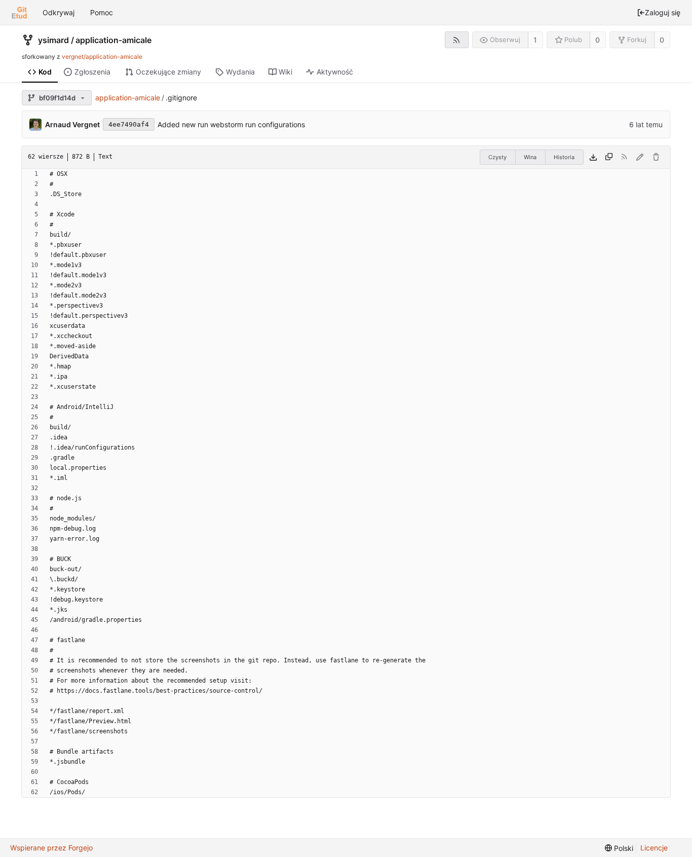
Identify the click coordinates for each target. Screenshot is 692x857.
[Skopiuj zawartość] (609, 157)
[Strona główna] (19, 13)
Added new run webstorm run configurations (231, 124)
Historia (564, 157)
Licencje (654, 847)
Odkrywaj (58, 12)
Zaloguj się (662, 12)
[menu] (619, 848)
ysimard (53, 40)
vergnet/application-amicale (102, 56)
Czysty (497, 157)
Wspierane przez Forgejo (51, 847)
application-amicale (113, 40)
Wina (530, 157)
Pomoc (101, 12)
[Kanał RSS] (457, 39)
